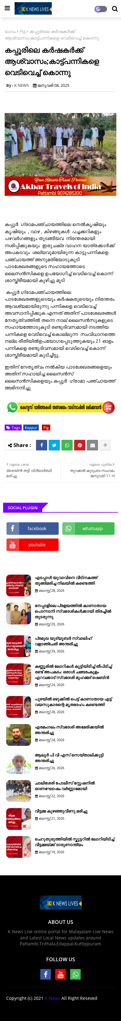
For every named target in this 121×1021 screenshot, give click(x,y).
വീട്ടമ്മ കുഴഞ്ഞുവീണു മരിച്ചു (61, 811)
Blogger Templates (73, 1008)
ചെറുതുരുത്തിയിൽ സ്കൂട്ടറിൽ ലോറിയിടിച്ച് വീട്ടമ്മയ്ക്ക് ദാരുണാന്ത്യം (74, 841)
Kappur (31, 427)
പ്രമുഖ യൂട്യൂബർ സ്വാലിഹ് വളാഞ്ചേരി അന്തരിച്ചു (63, 641)
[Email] (92, 445)
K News (52, 998)
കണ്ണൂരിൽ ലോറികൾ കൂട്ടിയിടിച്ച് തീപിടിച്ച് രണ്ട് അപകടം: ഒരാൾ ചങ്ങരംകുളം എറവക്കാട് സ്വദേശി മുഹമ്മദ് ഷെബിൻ (73, 671)
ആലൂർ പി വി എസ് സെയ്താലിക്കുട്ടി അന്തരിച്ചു (69, 757)
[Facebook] (41, 445)
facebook (37, 528)
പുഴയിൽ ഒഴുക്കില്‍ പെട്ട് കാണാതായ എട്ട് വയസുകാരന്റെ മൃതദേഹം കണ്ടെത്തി (73, 701)
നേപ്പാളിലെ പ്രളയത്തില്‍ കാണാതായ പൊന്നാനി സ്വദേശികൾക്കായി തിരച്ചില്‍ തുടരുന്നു (73, 611)
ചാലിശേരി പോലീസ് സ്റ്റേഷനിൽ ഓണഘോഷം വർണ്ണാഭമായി (65, 785)
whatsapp (93, 528)
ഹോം (10, 31)
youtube (37, 545)
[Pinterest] (79, 445)
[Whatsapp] (67, 445)
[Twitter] (54, 445)
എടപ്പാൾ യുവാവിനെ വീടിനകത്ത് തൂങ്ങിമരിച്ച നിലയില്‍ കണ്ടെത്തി (66, 580)
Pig (23, 31)
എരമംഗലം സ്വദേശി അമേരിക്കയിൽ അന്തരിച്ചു (69, 729)
